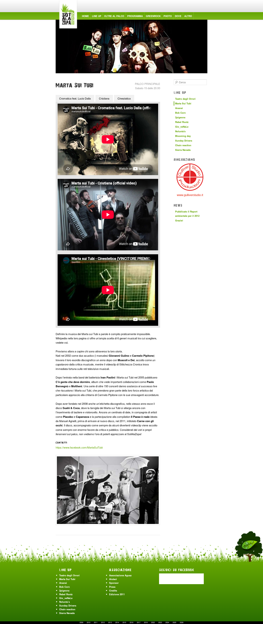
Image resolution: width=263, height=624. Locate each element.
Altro (188, 16)
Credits (113, 590)
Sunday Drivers (183, 140)
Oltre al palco (114, 16)
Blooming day (183, 136)
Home (85, 16)
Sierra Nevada (183, 150)
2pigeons (180, 117)
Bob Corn (180, 112)
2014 (117, 622)
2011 (96, 622)
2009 (81, 622)
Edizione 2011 (117, 594)
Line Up (96, 16)
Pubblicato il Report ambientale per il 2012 (187, 213)
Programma (135, 16)
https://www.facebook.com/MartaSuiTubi (79, 447)
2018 (146, 622)
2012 (103, 622)
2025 (174, 622)
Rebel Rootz (182, 122)
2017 (138, 622)
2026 (181, 622)
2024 (167, 622)
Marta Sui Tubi (183, 103)
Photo (168, 16)
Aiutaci (113, 579)
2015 (124, 622)
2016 (131, 622)
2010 (88, 622)
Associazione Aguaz (120, 575)
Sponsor (114, 583)
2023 (160, 622)
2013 (110, 622)
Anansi (179, 108)
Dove (178, 16)
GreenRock (153, 16)
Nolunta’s (64, 601)
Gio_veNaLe (181, 126)
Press (112, 586)
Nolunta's (180, 131)
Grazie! (179, 220)
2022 (153, 622)
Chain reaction (183, 145)
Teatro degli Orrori (185, 98)
